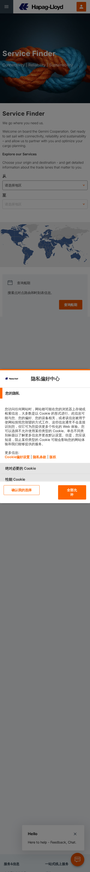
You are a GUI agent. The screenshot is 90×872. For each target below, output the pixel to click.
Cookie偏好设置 (17, 457)
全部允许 (72, 492)
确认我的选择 (22, 490)
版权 (52, 457)
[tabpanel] (45, 431)
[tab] (45, 393)
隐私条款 (39, 457)
